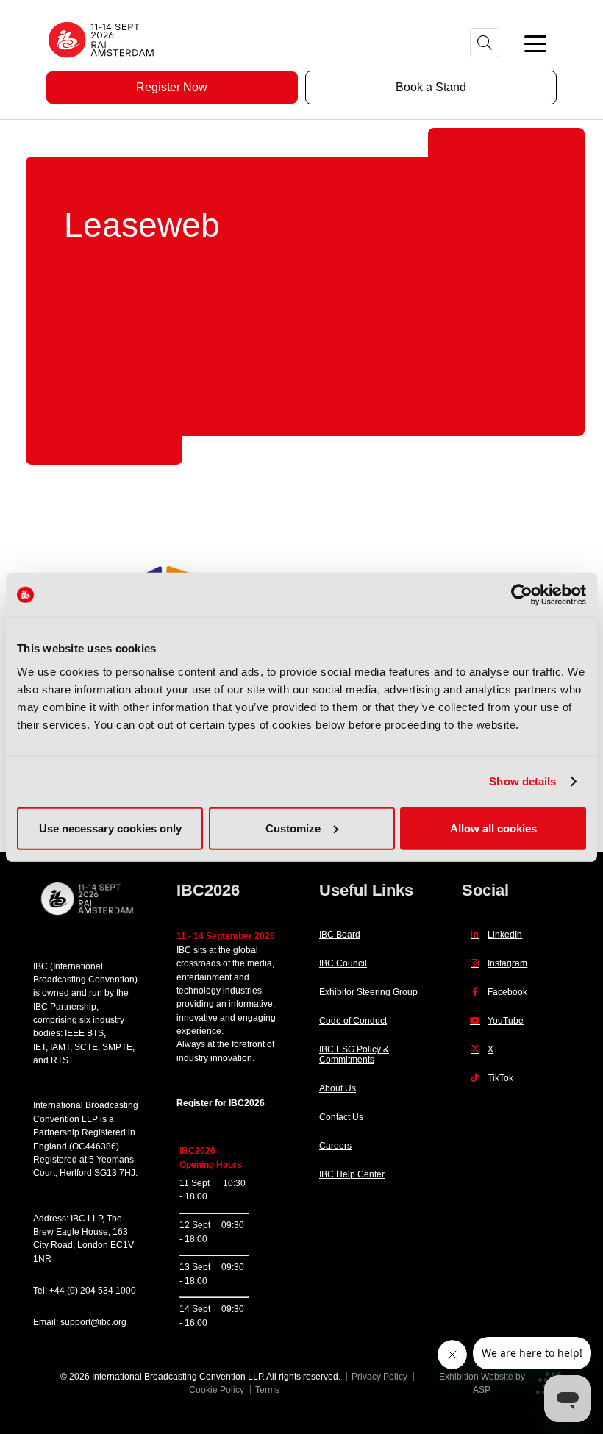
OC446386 (94, 1146)
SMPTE (117, 1047)
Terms (267, 1390)
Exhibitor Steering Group (368, 992)
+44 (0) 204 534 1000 (92, 1290)
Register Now (171, 87)
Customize (293, 827)
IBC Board (339, 935)
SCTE (86, 1047)
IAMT (60, 1047)
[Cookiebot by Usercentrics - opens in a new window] (521, 595)
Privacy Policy (379, 1376)
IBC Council (343, 963)
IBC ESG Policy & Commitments (354, 1054)
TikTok (500, 1078)
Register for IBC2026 (220, 1103)
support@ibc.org (93, 1322)
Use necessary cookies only (110, 827)
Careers (335, 1146)
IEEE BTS (84, 1033)
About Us (337, 1088)
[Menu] (535, 42)
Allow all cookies (493, 827)
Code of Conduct (353, 1021)
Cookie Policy (216, 1390)
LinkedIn (505, 935)
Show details (522, 781)
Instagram (507, 963)
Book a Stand (431, 87)
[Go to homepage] (101, 62)
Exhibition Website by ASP (482, 1383)
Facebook (507, 992)
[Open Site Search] (484, 42)
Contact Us (341, 1117)
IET (39, 1047)
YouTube (506, 1021)
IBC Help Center (352, 1174)
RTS (59, 1060)
